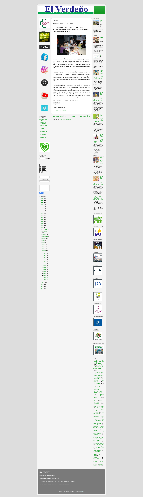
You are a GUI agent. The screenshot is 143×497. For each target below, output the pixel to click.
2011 (42, 227)
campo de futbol (100, 447)
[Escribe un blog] (55, 102)
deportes (95, 434)
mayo (43, 244)
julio (43, 240)
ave (99, 455)
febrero (44, 250)
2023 (42, 204)
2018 (42, 213)
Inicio (73, 116)
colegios (95, 405)
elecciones (96, 403)
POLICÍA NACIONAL (44, 130)
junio (43, 242)
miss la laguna (100, 445)
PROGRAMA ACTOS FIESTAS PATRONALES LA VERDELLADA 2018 (98, 198)
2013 (42, 223)
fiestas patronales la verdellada (98, 367)
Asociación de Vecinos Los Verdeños (98, 380)
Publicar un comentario (60, 110)
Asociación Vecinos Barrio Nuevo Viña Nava (98, 391)
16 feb (45, 257)
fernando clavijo (97, 450)
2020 (42, 210)
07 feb (45, 269)
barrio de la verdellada (98, 362)
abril (43, 246)
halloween (95, 436)
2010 (42, 284)
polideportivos (96, 458)
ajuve (58, 104)
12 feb (45, 261)
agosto (44, 238)
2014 (42, 221)
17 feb (45, 255)
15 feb (45, 259)
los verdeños (100, 444)
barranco (101, 406)
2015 (42, 219)
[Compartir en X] (56, 102)
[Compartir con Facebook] (58, 102)
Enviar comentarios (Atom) (66, 119)
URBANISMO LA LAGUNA (43, 138)
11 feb (45, 263)
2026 (42, 198)
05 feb (45, 273)
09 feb (45, 265)
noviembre (44, 231)
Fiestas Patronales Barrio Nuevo (98, 396)
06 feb (45, 271)
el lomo (98, 448)
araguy (94, 467)
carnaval (95, 441)
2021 (42, 208)
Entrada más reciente (60, 116)
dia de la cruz (97, 424)
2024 (42, 202)
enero (43, 282)
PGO (94, 455)
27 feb (45, 253)
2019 (42, 212)
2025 (42, 200)
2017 (42, 215)
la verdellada (96, 451)
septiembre (45, 236)
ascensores (95, 460)
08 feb (45, 267)
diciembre (44, 229)
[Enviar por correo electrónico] (53, 102)
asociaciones (99, 467)
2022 (42, 206)
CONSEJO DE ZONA (98, 437)
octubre (44, 234)
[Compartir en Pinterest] (59, 102)
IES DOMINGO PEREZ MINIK (43, 123)
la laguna (100, 465)
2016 (42, 217)
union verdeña (100, 407)
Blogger (82, 491)
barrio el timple (97, 423)
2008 (42, 288)
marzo (44, 248)
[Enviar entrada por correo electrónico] (82, 100)
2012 (42, 225)
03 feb (45, 275)
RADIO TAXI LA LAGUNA (43, 132)
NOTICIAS (45, 277)
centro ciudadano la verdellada (98, 411)
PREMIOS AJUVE (98, 419)
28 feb (45, 252)
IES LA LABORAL (43, 125)
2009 (42, 286)
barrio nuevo (96, 383)
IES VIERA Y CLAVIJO (42, 127)
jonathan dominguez (98, 443)
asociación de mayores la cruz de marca (98, 416)
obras (94, 385)
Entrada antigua (85, 116)
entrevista (95, 464)
